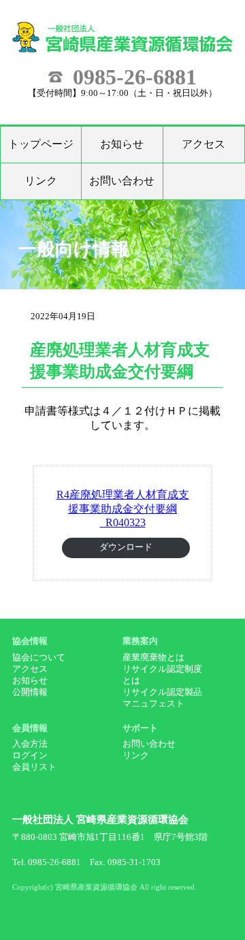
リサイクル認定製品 (162, 692)
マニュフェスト (153, 704)
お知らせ (122, 144)
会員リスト (34, 767)
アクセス (203, 144)
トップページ (41, 144)
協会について (38, 657)
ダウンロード (125, 547)
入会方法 (30, 744)
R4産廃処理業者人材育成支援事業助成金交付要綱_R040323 (122, 508)
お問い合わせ (121, 181)
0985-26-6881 (135, 77)
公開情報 (30, 692)
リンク (40, 181)
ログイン (30, 755)
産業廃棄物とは (153, 657)
